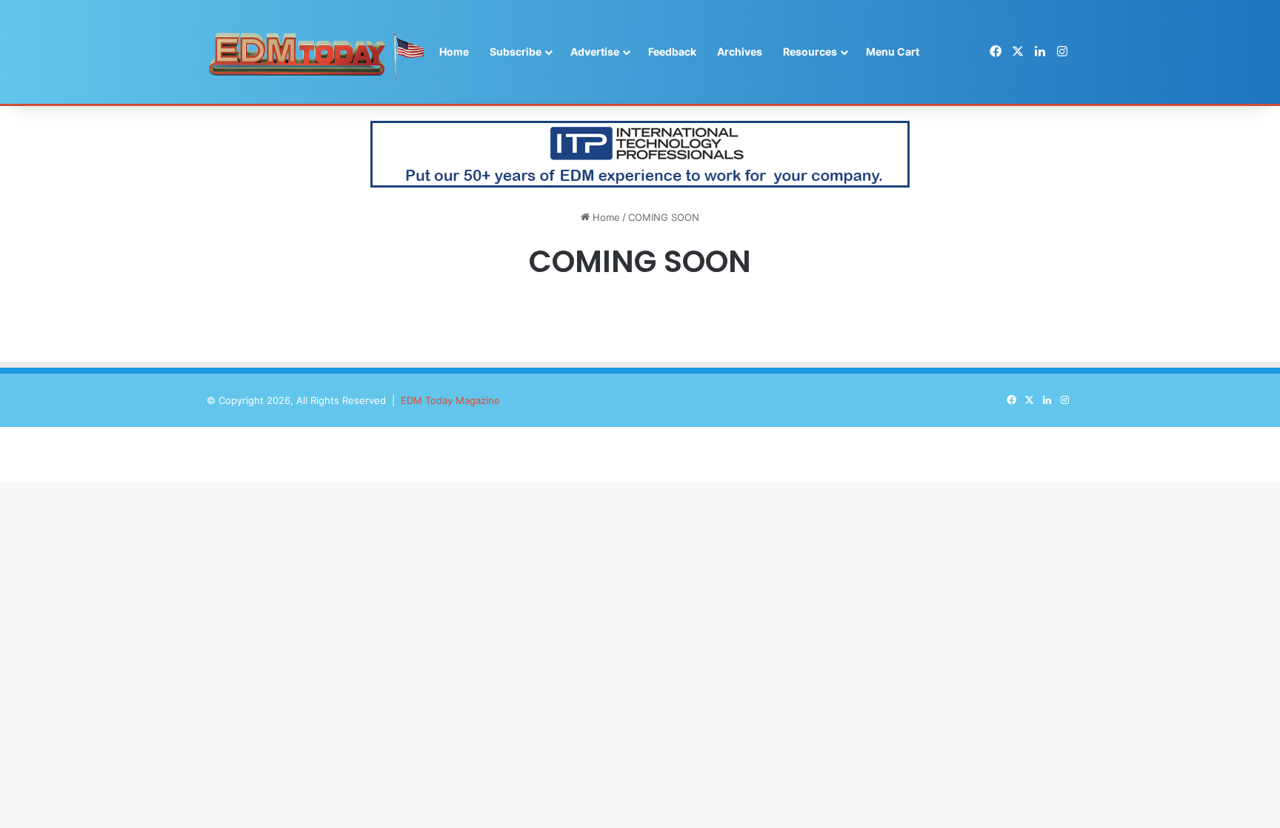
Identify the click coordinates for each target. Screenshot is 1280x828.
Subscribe (515, 51)
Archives (739, 51)
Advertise (594, 51)
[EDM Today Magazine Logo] (317, 52)
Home (454, 51)
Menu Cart (892, 51)
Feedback (672, 51)
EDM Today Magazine (450, 400)
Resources (810, 51)
